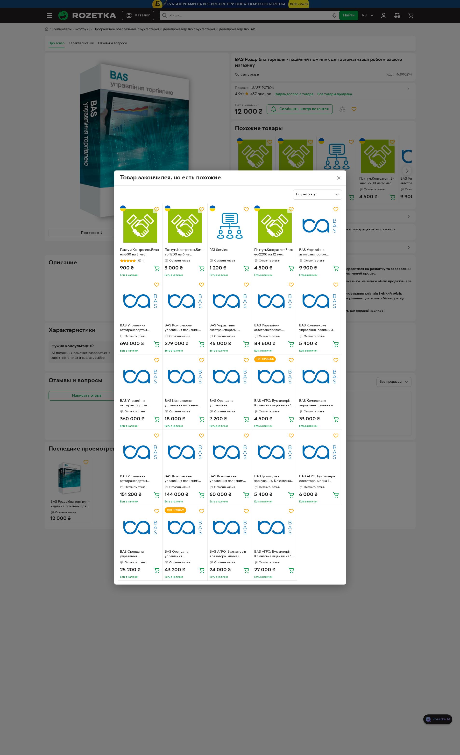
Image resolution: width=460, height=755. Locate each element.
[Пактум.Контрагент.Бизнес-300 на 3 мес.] (140, 225)
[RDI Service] (230, 225)
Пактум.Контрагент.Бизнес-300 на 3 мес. (139, 252)
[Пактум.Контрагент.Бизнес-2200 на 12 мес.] (274, 225)
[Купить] (157, 268)
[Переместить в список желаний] (157, 209)
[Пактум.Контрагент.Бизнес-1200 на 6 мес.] (185, 225)
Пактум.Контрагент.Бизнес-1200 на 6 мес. (184, 252)
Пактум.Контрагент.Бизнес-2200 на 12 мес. (273, 252)
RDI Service (219, 250)
